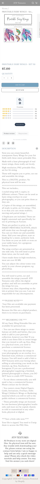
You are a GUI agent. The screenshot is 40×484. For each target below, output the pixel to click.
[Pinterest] (13, 143)
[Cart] (36, 3)
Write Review (20, 124)
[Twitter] (8, 143)
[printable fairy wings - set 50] (18, 28)
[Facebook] (3, 143)
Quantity (7, 74)
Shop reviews (22, 133)
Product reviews (9, 133)
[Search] (33, 3)
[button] (3, 3)
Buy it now (20, 90)
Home (4, 8)
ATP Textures (24, 479)
